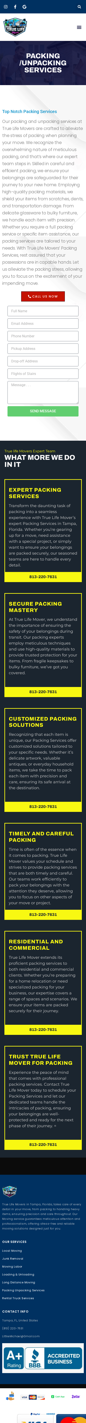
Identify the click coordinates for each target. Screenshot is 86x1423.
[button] (79, 6)
